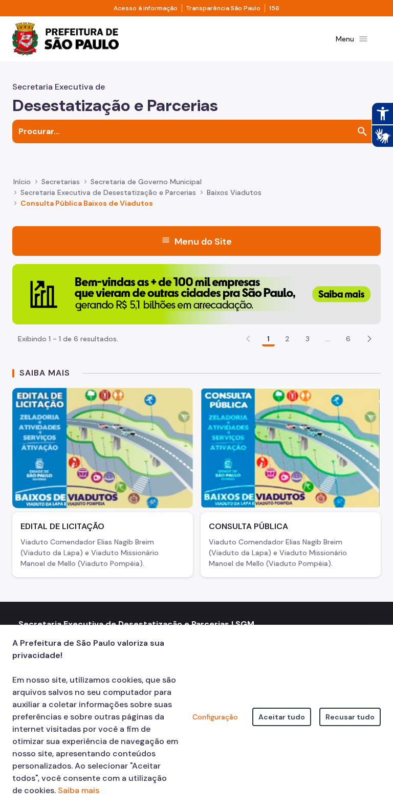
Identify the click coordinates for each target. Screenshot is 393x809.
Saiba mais (78, 790)
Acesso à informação (146, 8)
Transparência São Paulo (223, 8)
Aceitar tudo (281, 716)
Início (22, 181)
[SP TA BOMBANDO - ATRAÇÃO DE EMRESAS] (196, 293)
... (327, 338)
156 (274, 8)
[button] (369, 339)
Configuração (215, 716)
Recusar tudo (350, 716)
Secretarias (60, 181)
